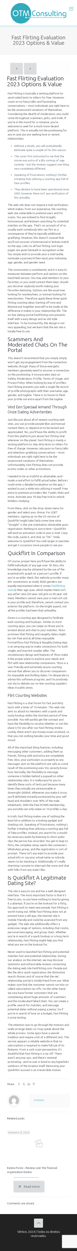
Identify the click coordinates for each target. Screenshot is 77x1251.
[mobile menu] (71, 8)
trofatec (39, 1099)
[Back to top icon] (38, 1223)
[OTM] (38, 13)
